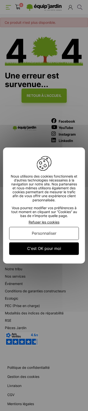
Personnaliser (44, 233)
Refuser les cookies (44, 222)
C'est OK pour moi (44, 248)
